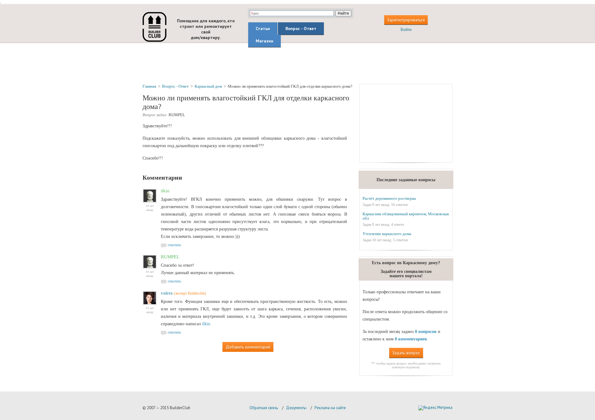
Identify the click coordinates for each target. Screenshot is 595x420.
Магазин (264, 41)
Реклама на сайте (330, 407)
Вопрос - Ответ (300, 28)
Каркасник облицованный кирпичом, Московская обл (406, 216)
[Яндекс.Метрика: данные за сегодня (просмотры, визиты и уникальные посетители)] (435, 407)
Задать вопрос (406, 353)
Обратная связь (263, 407)
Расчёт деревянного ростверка (389, 198)
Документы (296, 407)
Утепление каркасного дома (387, 233)
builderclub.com (154, 27)
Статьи (263, 28)
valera (167, 293)
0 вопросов (426, 331)
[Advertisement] (297, 63)
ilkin (206, 324)
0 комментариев (411, 339)
